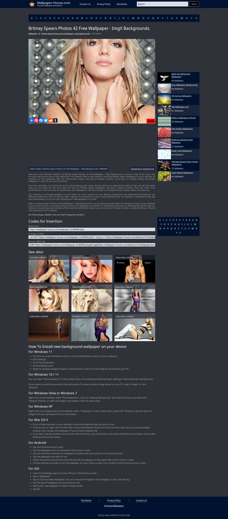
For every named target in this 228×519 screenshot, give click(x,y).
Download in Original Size (142, 169)
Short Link (33, 226)
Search (194, 4)
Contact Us (85, 4)
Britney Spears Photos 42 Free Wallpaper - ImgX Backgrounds (66, 33)
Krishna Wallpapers (114, 505)
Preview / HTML (36, 233)
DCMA (151, 121)
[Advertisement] (91, 146)
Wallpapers (33, 33)
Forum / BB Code (36, 241)
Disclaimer (122, 4)
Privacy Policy (103, 4)
